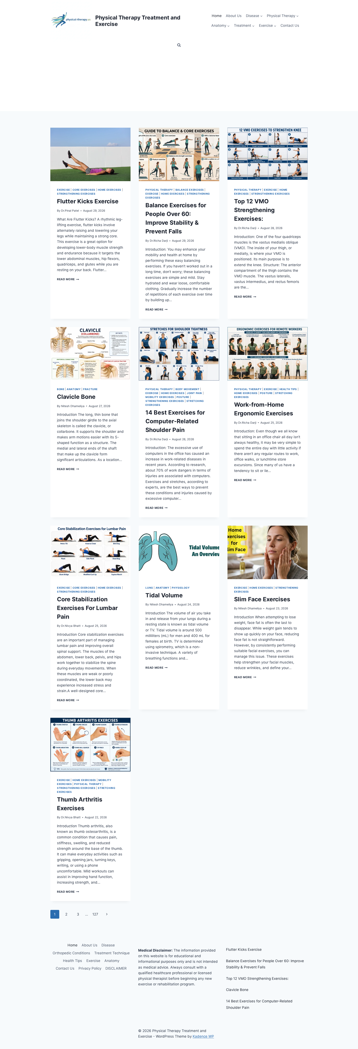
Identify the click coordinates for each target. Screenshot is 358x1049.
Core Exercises (84, 189)
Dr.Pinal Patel (70, 210)
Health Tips (288, 389)
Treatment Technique (112, 953)
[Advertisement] (179, 80)
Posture (183, 397)
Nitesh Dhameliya (73, 406)
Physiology (181, 587)
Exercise (63, 189)
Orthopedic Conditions (71, 953)
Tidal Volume (164, 595)
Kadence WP (203, 1036)
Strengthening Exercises (76, 193)
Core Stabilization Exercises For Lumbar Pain (87, 608)
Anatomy (74, 389)
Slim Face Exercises (262, 599)
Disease (108, 945)
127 (95, 914)
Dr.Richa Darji (159, 240)
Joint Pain (194, 393)
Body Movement (187, 389)
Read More (68, 279)
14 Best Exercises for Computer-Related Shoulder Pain (175, 421)
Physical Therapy (159, 189)
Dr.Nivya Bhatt (71, 625)
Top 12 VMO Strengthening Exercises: (254, 210)
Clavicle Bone (76, 396)
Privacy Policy (90, 968)
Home (217, 16)
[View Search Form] (179, 45)
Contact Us (290, 25)
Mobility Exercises (159, 397)
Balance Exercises (189, 189)
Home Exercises (109, 189)
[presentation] (90, 154)
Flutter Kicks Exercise (88, 201)
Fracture (90, 389)
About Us (234, 16)
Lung (149, 587)
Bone (60, 389)
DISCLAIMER (116, 968)
